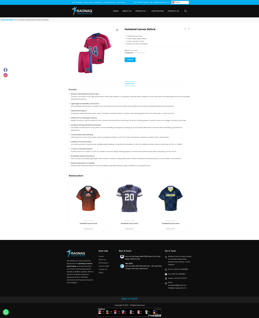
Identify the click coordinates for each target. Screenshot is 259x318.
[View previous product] (185, 28)
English (177, 2)
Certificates (157, 11)
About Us (126, 11)
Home (115, 11)
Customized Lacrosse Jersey (88, 223)
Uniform (142, 53)
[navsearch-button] (185, 11)
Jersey (85, 221)
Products (140, 11)
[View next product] (188, 28)
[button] (117, 30)
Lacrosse (136, 53)
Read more (88, 229)
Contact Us (173, 11)
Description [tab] (129, 84)
